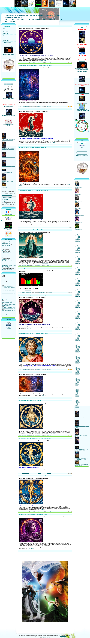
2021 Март (77, 352)
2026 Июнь (77, 406)
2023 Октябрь (77, 380)
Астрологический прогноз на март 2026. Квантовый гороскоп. (30, 400)
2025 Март (77, 392)
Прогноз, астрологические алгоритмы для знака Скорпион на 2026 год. (81, 215)
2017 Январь (77, 306)
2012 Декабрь (77, 261)
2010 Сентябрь (77, 236)
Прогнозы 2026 (10, 21)
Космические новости (5, 266)
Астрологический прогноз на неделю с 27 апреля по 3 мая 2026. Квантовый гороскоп (34, 26)
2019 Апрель (77, 331)
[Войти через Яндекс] (8, 212)
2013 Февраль (77, 263)
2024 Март (77, 383)
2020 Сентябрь (77, 346)
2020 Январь (77, 339)
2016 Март (77, 297)
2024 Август (77, 387)
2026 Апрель (77, 404)
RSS (62, 9)
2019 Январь (77, 328)
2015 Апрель (77, 287)
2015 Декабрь (77, 294)
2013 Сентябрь (77, 269)
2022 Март (77, 363)
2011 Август (77, 246)
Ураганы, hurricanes (5, 250)
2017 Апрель (77, 309)
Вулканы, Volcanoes (5, 243)
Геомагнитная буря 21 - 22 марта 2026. (26, 268)
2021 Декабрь (77, 360)
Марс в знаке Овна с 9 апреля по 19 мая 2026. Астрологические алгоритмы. (32, 147)
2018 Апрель (77, 320)
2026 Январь (77, 401)
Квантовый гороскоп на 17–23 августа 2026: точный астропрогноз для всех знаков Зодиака (8, 149)
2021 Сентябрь (77, 357)
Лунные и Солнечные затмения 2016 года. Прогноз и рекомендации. (8, 305)
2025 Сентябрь (77, 398)
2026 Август (77, 408)
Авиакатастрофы (5, 259)
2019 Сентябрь (77, 335)
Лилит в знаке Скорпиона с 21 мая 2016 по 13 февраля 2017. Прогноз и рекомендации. (8, 308)
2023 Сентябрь (77, 379)
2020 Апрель (77, 342)
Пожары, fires (4, 247)
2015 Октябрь (77, 292)
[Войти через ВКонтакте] (6, 212)
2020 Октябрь (77, 347)
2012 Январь (77, 251)
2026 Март (77, 403)
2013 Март (77, 264)
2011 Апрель (77, 243)
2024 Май (76, 385)
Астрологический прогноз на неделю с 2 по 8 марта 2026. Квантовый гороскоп (33, 372)
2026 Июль (77, 407)
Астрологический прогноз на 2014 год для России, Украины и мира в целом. (8, 302)
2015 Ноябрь (77, 293)
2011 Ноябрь (77, 249)
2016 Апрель (77, 298)
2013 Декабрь (77, 272)
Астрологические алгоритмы (6, 269)
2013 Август (77, 268)
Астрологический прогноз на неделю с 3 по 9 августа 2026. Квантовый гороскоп (8, 181)
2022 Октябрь (77, 369)
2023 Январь (77, 372)
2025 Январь (77, 391)
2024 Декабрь (77, 390)
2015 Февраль (77, 285)
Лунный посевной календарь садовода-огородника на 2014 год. (8, 314)
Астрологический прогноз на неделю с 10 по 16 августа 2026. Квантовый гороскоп (8, 157)
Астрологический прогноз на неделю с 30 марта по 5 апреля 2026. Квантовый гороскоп (34, 229)
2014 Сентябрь (77, 280)
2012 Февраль (77, 252)
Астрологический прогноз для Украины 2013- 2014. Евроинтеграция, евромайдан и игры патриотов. (8, 287)
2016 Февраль (77, 296)
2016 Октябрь (77, 303)
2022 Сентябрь (77, 368)
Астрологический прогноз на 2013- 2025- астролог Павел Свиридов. (8, 296)
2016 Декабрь (77, 305)
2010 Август (77, 235)
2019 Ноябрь (77, 337)
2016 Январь (77, 295)
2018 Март (77, 319)
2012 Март (77, 253)
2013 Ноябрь (77, 271)
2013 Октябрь (77, 270)
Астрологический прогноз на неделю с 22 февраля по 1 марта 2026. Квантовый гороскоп (35, 438)
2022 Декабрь (77, 371)
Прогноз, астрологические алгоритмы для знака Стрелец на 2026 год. (81, 208)
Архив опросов (8, 281)
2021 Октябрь (77, 358)
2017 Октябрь (77, 314)
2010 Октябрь (77, 237)
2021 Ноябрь (77, 359)
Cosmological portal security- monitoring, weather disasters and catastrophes (33, 19)
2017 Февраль (77, 307)
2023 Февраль (77, 373)
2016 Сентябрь (77, 302)
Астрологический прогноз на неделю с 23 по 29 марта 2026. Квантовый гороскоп (33, 295)
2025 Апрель (77, 393)
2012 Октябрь (77, 259)
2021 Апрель (77, 353)
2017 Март (77, 308)
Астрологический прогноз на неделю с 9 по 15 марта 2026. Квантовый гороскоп (33, 333)
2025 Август (77, 397)
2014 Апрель (77, 276)
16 (12, 87)
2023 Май (76, 376)
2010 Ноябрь (77, 238)
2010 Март (77, 231)
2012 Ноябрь (77, 260)
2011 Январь (77, 240)
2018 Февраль (77, 318)
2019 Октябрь (77, 336)
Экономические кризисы (6, 252)
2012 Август (77, 257)
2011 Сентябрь (77, 247)
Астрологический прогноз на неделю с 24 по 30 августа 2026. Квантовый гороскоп (8, 140)
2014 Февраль (77, 274)
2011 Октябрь (77, 248)
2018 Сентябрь (77, 324)
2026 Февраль (77, 402)
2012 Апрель (77, 254)
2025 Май (76, 394)
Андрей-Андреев (39, 62)
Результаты (3, 281)
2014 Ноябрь (77, 282)
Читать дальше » (44, 60)
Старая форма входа (8, 214)
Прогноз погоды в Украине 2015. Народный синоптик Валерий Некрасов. (8, 293)
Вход (60, 9)
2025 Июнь (77, 395)
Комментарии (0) (49, 62)
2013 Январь (77, 262)
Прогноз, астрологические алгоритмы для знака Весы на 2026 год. (81, 222)
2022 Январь (77, 361)
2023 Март (77, 374)
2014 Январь (77, 273)
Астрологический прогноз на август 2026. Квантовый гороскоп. (8, 187)
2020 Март (77, 341)
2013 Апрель (77, 265)
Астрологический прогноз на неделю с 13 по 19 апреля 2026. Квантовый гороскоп (33, 109)
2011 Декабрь (77, 250)
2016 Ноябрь (77, 304)
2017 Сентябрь (77, 313)
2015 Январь (77, 284)
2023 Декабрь (77, 382)
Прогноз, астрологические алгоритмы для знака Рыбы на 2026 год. (81, 187)
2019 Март (77, 330)
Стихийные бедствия (5, 264)
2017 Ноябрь (77, 315)
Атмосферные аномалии (6, 256)
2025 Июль (77, 396)
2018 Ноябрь (77, 326)
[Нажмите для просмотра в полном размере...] (29, 99)
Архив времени (4, 267)
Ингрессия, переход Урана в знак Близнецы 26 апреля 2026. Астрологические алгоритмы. (35, 65)
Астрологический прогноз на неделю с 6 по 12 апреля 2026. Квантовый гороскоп (33, 190)
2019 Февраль (77, 329)
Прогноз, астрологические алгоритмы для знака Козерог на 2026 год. (81, 201)
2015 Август (77, 290)
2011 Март (77, 242)
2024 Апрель (77, 384)
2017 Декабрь (77, 316)
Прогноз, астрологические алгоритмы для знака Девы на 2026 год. (81, 229)
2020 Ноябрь (77, 348)
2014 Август (77, 279)
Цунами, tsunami (5, 254)
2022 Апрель (77, 364)
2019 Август (77, 334)
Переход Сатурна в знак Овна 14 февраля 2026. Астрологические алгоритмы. (33, 514)
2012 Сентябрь (77, 258)
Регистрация (57, 9)
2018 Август (77, 323)
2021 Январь (77, 350)
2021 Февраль (77, 351)
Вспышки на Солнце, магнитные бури (8, 265)
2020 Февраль (77, 340)
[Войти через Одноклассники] (11, 212)
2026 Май (76, 405)
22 (11, 88)
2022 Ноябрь (77, 370)
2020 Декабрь (77, 349)
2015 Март (77, 286)
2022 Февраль (77, 362)
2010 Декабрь (77, 239)
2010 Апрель (77, 232)
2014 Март (77, 275)
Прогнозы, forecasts (5, 263)
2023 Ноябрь (77, 381)
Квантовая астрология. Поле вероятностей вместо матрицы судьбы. (8, 166)
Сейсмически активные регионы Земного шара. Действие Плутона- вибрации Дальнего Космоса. (8, 311)
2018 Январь (77, 317)
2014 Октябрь (77, 281)
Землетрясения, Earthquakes (6, 241)
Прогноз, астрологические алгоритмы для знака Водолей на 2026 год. (81, 194)
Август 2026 (8, 83)
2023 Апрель (77, 375)
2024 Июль (77, 386)
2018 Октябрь (77, 325)
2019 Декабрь (77, 338)
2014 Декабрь (77, 283)
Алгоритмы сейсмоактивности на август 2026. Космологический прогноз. (8, 172)
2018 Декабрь (77, 327)
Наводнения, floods (5, 245)
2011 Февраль (77, 241)
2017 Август (77, 312)
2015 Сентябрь (77, 291)
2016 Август (77, 301)
